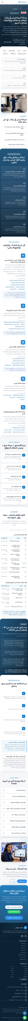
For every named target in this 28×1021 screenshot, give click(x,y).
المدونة (10, 1019)
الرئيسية (25, 9)
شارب (12, 968)
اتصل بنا (14, 1019)
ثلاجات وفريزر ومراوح (22, 53)
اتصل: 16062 (22, 881)
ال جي (12, 966)
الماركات (20, 9)
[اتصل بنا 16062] (25, 1013)
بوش (12, 972)
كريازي (12, 976)
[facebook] (25, 936)
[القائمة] (2, 2)
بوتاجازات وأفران (12, 50)
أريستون (12, 970)
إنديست (25, 972)
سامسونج (25, 966)
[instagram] (22, 936)
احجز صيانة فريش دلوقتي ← (14, 918)
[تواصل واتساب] (25, 1018)
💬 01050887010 (14, 912)
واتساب (13, 881)
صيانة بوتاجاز (23, 952)
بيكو (12, 974)
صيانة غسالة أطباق (21, 954)
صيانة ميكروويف (22, 959)
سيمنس (25, 974)
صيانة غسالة (23, 945)
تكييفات (24, 50)
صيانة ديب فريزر (22, 957)
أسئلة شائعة (5, 53)
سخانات (18, 50)
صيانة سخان (23, 950)
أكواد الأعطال (12, 53)
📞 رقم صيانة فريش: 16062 (14, 907)
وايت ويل (25, 976)
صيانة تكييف (23, 948)
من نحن (17, 1019)
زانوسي (26, 970)
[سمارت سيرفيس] (22, 2)
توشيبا (26, 968)
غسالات (4, 50)
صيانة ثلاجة (23, 943)
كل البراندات (24, 979)
